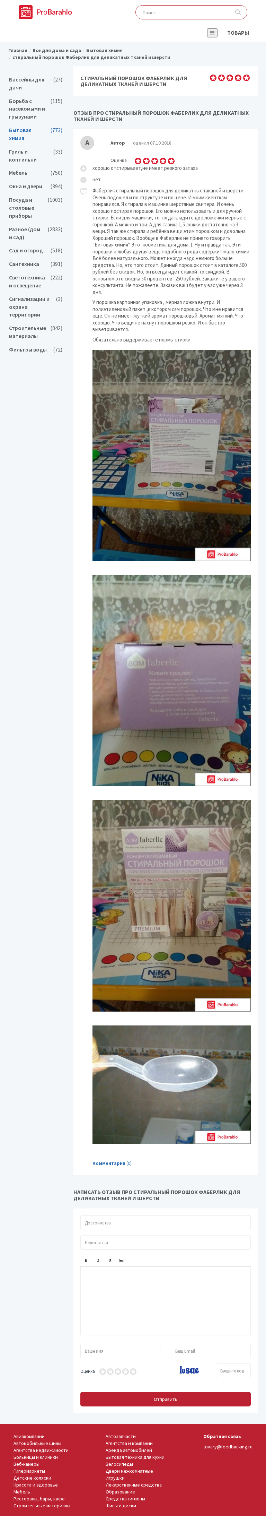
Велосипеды (119, 1464)
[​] (165, 1300)
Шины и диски (121, 1505)
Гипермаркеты (29, 1471)
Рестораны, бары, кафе (39, 1499)
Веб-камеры (26, 1464)
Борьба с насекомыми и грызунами (36, 109)
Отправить (165, 1399)
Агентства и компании (129, 1443)
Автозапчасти (121, 1436)
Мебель (36, 173)
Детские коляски (32, 1478)
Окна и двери (36, 186)
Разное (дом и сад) (36, 233)
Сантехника (36, 264)
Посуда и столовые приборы (36, 208)
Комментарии (108, 1163)
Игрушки (115, 1478)
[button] (86, 1260)
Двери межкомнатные (129, 1471)
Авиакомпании (29, 1436)
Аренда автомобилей (129, 1450)
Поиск (238, 12)
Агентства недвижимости (41, 1450)
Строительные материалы (36, 332)
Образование (120, 1492)
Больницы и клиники (36, 1457)
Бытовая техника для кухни (135, 1457)
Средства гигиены (125, 1499)
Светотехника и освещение (36, 281)
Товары (238, 32)
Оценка (87, 1371)
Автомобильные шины (37, 1443)
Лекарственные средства (134, 1485)
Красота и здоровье (36, 1485)
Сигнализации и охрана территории (36, 307)
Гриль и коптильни (36, 156)
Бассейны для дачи (36, 83)
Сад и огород (36, 250)
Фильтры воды (36, 350)
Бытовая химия (36, 134)
